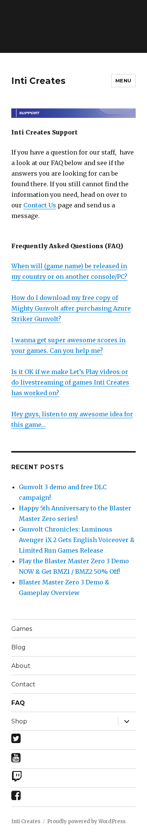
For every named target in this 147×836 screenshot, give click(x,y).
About (21, 665)
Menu (123, 80)
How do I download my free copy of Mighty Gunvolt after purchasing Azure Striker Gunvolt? (71, 308)
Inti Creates (38, 81)
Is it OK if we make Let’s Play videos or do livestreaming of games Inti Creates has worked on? (70, 382)
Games (21, 628)
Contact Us (39, 205)
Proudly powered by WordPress (86, 821)
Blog (18, 647)
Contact (23, 684)
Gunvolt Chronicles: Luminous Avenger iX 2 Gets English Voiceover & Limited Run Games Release (77, 539)
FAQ (18, 702)
